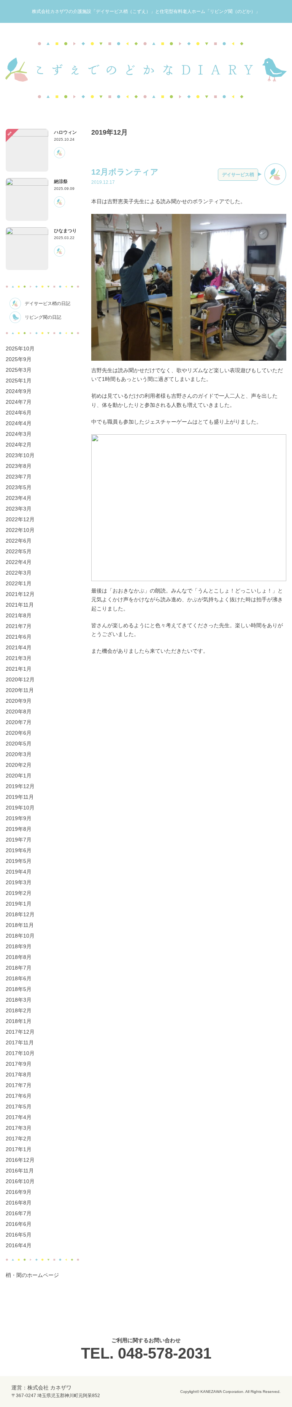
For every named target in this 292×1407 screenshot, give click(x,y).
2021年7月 (19, 626)
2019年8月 (19, 829)
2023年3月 (19, 509)
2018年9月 (19, 946)
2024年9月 (19, 391)
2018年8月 (19, 957)
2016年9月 (19, 1192)
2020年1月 (19, 776)
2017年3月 (19, 1128)
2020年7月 (19, 722)
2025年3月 (19, 370)
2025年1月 (19, 380)
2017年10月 (20, 1053)
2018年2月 (19, 1010)
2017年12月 (20, 1032)
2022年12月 (20, 519)
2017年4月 (19, 1117)
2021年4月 (19, 647)
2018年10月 (20, 936)
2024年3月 (19, 434)
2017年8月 (19, 1074)
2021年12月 (20, 594)
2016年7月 (19, 1213)
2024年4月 (19, 423)
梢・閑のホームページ (32, 1275)
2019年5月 (19, 861)
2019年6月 (19, 850)
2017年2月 (19, 1139)
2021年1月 (19, 669)
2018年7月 (19, 968)
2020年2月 (19, 765)
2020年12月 (20, 679)
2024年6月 (19, 413)
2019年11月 (20, 797)
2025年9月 (19, 359)
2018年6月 (19, 978)
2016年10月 (20, 1181)
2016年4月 (19, 1245)
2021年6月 (19, 637)
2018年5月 (19, 989)
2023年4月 (19, 498)
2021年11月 (20, 605)
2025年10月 (20, 348)
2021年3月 (19, 658)
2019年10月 (20, 808)
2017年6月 (19, 1096)
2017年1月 (19, 1149)
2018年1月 (19, 1021)
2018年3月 (19, 1000)
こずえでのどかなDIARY (146, 70)
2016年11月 (20, 1171)
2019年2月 (19, 893)
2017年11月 (20, 1042)
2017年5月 (19, 1106)
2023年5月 (19, 487)
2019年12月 (20, 786)
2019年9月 (19, 818)
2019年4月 (19, 872)
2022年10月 (20, 530)
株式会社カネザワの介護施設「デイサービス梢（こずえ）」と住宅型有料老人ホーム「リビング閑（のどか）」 (146, 11)
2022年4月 (19, 562)
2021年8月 (19, 615)
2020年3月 (19, 754)
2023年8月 (19, 466)
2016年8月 (19, 1203)
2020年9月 (19, 701)
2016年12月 (20, 1160)
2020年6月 (19, 733)
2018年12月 (20, 914)
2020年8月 (19, 711)
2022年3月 (19, 573)
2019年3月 (19, 882)
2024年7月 (19, 402)
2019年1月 (19, 904)
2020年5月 (19, 743)
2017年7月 (19, 1085)
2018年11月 (20, 925)
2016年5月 (19, 1235)
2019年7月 (19, 840)
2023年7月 (19, 477)
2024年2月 (19, 445)
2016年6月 (19, 1224)
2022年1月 (19, 583)
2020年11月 (20, 690)
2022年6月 (19, 541)
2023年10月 (20, 455)
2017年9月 (19, 1064)
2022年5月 (19, 551)
